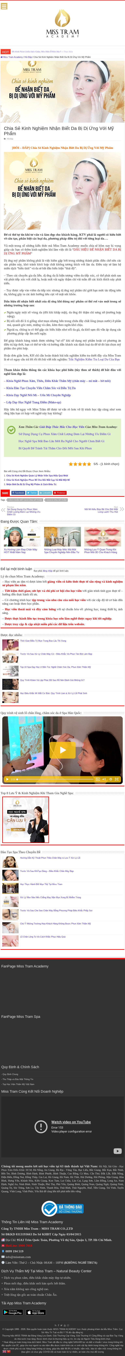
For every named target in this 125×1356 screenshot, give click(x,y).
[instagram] (68, 1325)
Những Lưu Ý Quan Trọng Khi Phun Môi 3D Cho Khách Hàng (100, 551)
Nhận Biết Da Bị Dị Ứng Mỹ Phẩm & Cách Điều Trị (31, 484)
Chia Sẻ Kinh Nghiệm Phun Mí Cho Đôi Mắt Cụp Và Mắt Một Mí (38, 480)
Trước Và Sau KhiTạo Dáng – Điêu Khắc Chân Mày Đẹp (47, 871)
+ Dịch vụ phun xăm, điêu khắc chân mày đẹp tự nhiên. (36, 1277)
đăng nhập (47, 571)
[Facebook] (58, 1325)
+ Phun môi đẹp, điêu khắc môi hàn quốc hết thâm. (33, 1283)
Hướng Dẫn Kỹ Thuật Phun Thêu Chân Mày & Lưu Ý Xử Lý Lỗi (50, 858)
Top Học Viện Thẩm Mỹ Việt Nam (18, 1084)
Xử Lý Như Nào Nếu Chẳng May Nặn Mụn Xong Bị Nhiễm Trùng (50, 897)
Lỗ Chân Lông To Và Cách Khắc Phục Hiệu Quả (42, 937)
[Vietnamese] (9, 1351)
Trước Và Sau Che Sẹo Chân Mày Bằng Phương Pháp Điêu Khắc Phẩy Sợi (56, 910)
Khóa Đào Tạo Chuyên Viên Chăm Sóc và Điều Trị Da (41, 388)
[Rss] (55, 1325)
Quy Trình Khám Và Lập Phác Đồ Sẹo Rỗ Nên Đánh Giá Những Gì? (52, 680)
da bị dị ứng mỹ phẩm (57, 500)
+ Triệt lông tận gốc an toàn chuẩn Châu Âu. (29, 1294)
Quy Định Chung (10, 1074)
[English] (4, 1351)
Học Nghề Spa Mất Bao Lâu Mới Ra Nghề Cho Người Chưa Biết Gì (61, 441)
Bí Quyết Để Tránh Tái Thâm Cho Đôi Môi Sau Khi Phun (55, 448)
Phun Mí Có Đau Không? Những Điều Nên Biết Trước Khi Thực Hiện (42, 51)
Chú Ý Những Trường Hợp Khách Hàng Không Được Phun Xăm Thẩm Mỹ (55, 923)
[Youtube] (64, 1325)
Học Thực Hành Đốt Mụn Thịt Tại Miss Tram (41, 884)
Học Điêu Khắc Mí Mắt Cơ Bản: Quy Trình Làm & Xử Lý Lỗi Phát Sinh (53, 693)
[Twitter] (61, 1325)
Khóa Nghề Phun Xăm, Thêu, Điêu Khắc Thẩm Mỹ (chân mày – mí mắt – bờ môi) (58, 381)
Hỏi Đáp (28, 57)
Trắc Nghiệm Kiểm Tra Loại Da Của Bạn (94, 359)
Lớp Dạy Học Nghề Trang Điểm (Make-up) (33, 402)
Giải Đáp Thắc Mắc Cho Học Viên (61, 427)
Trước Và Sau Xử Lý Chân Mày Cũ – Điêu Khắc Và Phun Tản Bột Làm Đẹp (56, 654)
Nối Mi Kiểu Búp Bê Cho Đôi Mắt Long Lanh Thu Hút (101, 509)
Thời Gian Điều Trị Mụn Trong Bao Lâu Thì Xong (43, 641)
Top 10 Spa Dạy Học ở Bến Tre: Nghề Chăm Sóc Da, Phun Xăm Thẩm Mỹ (55, 667)
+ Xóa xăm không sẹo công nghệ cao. (25, 1289)
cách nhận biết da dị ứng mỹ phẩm (25, 500)
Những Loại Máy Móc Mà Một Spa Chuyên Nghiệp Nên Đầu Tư (61, 551)
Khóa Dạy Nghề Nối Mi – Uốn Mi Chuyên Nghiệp (38, 395)
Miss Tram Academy (13, 57)
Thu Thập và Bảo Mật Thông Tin (18, 1079)
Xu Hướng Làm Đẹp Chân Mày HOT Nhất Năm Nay (20, 551)
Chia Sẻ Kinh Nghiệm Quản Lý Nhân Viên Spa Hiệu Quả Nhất (37, 475)
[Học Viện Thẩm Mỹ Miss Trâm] (62, 22)
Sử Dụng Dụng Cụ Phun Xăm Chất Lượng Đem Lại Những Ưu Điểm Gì (65, 434)
